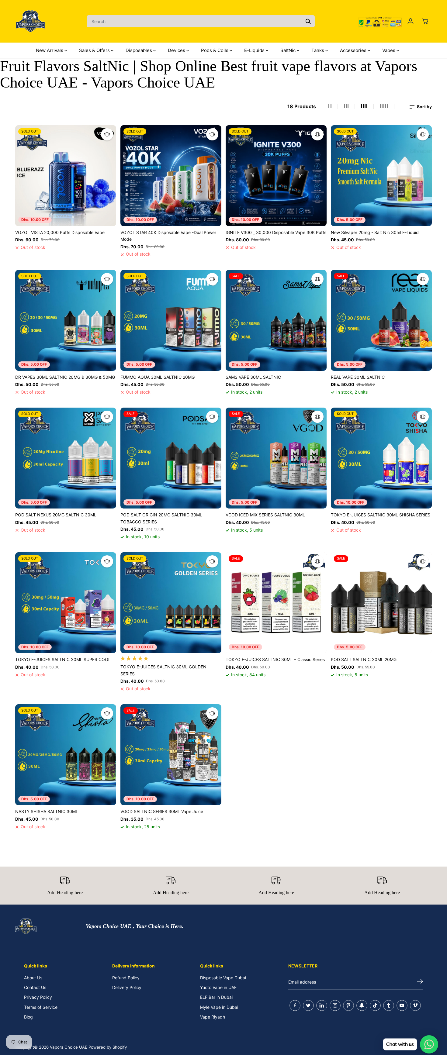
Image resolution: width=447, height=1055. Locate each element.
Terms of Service (40, 1007)
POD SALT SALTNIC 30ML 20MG (364, 659)
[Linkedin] (321, 1005)
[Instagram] (335, 1005)
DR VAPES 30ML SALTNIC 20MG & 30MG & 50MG (65, 377)
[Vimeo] (415, 1005)
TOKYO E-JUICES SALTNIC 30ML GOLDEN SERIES (163, 670)
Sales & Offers (95, 50)
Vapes (389, 50)
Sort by (424, 106)
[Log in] (410, 21)
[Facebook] (295, 1005)
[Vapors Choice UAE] (30, 21)
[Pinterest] (348, 1005)
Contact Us (35, 987)
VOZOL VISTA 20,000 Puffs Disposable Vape (60, 232)
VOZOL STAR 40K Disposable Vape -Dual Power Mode (168, 236)
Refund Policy (126, 977)
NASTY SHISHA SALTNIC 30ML (46, 811)
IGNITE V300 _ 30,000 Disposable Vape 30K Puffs (276, 232)
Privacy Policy (38, 997)
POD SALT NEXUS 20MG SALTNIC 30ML (55, 514)
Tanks (318, 50)
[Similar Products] (107, 134)
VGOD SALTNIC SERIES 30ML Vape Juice (161, 811)
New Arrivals (50, 50)
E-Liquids (255, 50)
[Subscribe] (420, 982)
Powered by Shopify (107, 1047)
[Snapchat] (362, 1005)
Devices (177, 50)
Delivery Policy (126, 987)
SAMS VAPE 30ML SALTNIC (253, 377)
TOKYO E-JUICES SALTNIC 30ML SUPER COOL (63, 659)
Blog (28, 1016)
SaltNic (288, 50)
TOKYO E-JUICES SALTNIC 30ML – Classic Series (275, 659)
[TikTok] (375, 1005)
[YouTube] (402, 1005)
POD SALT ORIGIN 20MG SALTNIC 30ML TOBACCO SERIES (161, 518)
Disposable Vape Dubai (223, 977)
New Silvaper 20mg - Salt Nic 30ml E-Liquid (375, 232)
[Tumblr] (388, 1005)
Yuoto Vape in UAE (218, 987)
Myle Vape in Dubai (219, 1007)
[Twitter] (308, 1005)
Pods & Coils (215, 50)
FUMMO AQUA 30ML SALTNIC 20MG (157, 377)
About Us (33, 977)
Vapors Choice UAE (68, 1047)
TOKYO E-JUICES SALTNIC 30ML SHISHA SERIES (380, 514)
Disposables (139, 50)
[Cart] (425, 21)
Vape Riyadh (212, 1016)
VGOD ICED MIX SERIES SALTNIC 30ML (265, 514)
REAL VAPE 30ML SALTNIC (358, 377)
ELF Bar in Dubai (216, 997)
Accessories (354, 50)
